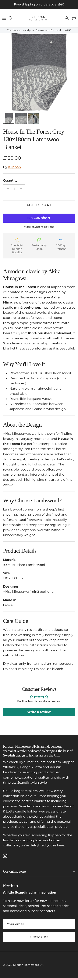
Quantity (10, 180)
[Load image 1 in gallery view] (39, 72)
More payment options (39, 226)
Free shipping (24, 4)
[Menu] (4, 18)
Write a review (39, 712)
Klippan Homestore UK (28, 965)
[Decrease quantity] (6, 189)
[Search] (12, 18)
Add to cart (39, 205)
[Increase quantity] (21, 189)
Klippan (14, 167)
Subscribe (39, 937)
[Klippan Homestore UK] (39, 18)
